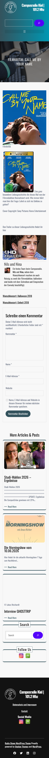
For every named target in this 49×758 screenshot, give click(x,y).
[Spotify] (27, 655)
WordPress (36, 746)
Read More (12, 506)
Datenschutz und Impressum (24, 704)
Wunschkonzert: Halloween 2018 (17, 296)
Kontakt (24, 711)
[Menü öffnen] (24, 31)
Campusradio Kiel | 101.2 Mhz (33, 7)
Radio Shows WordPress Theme (18, 743)
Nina (22, 272)
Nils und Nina (13, 264)
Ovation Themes (21, 746)
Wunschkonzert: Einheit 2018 (16, 302)
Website (9, 388)
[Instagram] (21, 655)
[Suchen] (39, 23)
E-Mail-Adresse (12, 376)
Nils (14, 272)
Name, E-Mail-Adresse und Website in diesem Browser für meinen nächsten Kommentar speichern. (24, 403)
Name (9, 364)
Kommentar (11, 334)
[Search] (38, 635)
